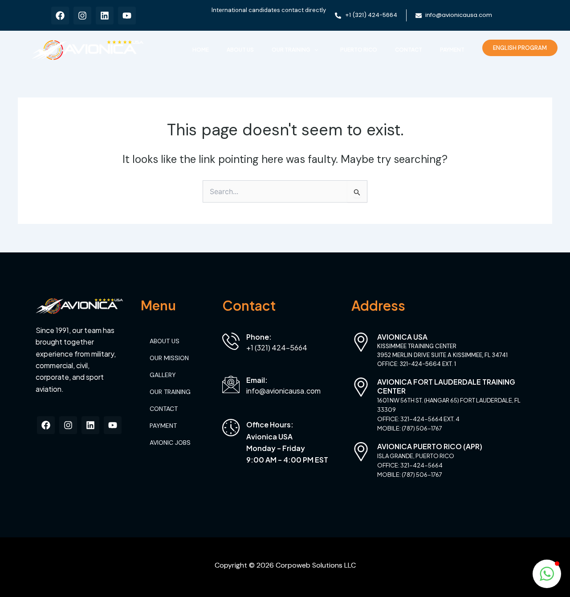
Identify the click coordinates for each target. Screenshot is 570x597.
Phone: (259, 336)
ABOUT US (240, 49)
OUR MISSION (169, 358)
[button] (547, 574)
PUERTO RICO (358, 49)
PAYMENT (452, 49)
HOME (200, 49)
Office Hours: (269, 424)
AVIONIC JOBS (170, 443)
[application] (314, 49)
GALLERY (163, 375)
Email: (257, 380)
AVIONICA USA (402, 336)
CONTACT (408, 49)
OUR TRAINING (291, 49)
